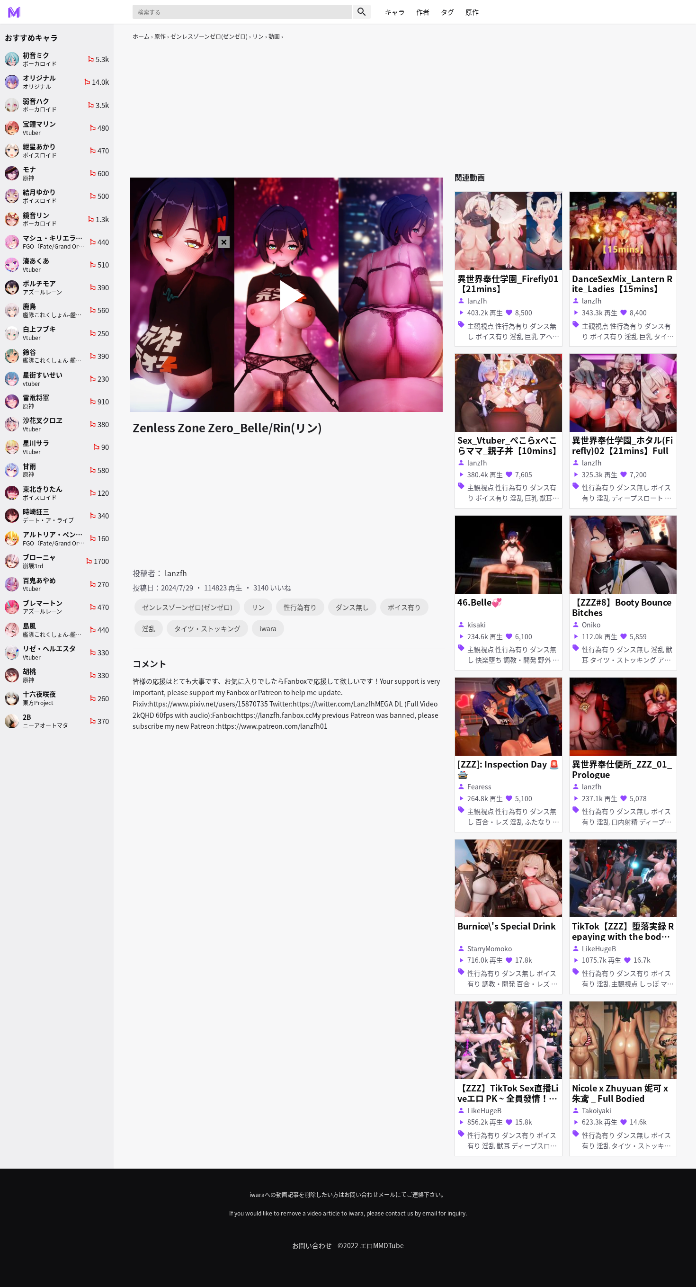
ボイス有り (404, 607)
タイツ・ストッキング (207, 628)
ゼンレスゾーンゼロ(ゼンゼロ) (187, 607)
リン (258, 607)
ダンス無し (352, 607)
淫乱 (148, 628)
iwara (268, 628)
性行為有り (300, 607)
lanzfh (176, 573)
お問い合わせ (312, 1246)
